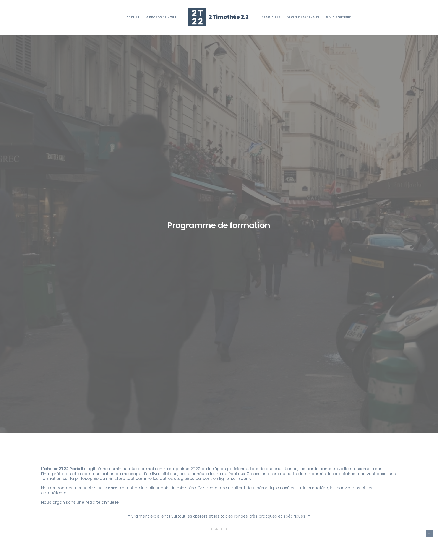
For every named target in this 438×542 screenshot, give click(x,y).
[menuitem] (133, 17)
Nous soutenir (338, 17)
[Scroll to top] (429, 533)
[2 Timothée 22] (219, 17)
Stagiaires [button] (271, 17)
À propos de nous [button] (161, 17)
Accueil (133, 17)
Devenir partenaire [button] (303, 17)
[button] (211, 535)
